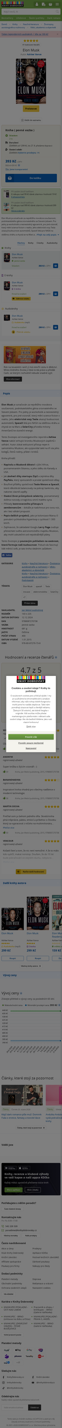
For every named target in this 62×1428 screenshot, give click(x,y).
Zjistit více (31, 726)
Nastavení (31, 748)
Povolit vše (31, 736)
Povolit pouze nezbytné (30, 743)
